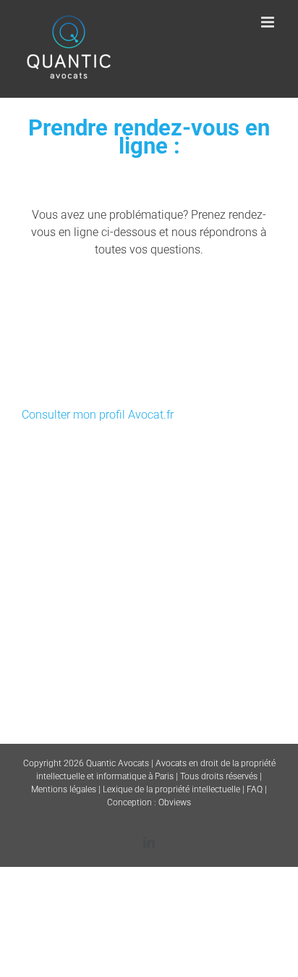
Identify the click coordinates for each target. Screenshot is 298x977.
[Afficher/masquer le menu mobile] (268, 22)
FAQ (255, 789)
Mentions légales (63, 789)
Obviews (174, 802)
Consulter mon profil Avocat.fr (98, 415)
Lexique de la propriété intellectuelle (171, 789)
